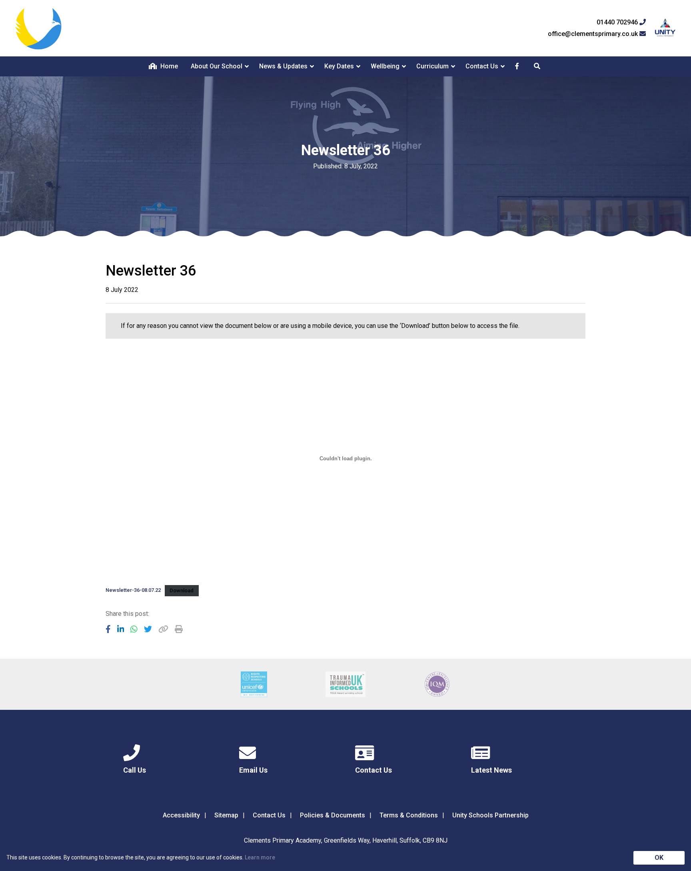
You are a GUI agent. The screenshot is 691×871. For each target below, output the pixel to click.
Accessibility (181, 815)
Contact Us (481, 66)
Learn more (260, 857)
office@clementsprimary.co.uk (593, 34)
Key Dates (339, 66)
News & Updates (283, 66)
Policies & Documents (332, 815)
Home (168, 66)
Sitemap (226, 815)
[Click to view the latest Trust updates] (665, 28)
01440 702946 (618, 22)
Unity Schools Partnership (490, 815)
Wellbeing (385, 66)
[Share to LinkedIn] (120, 629)
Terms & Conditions (408, 815)
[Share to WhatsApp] (134, 629)
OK (659, 857)
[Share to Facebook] (108, 629)
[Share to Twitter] (148, 629)
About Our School (216, 66)
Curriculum (432, 66)
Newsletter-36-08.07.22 (133, 590)
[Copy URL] (163, 629)
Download (182, 590)
